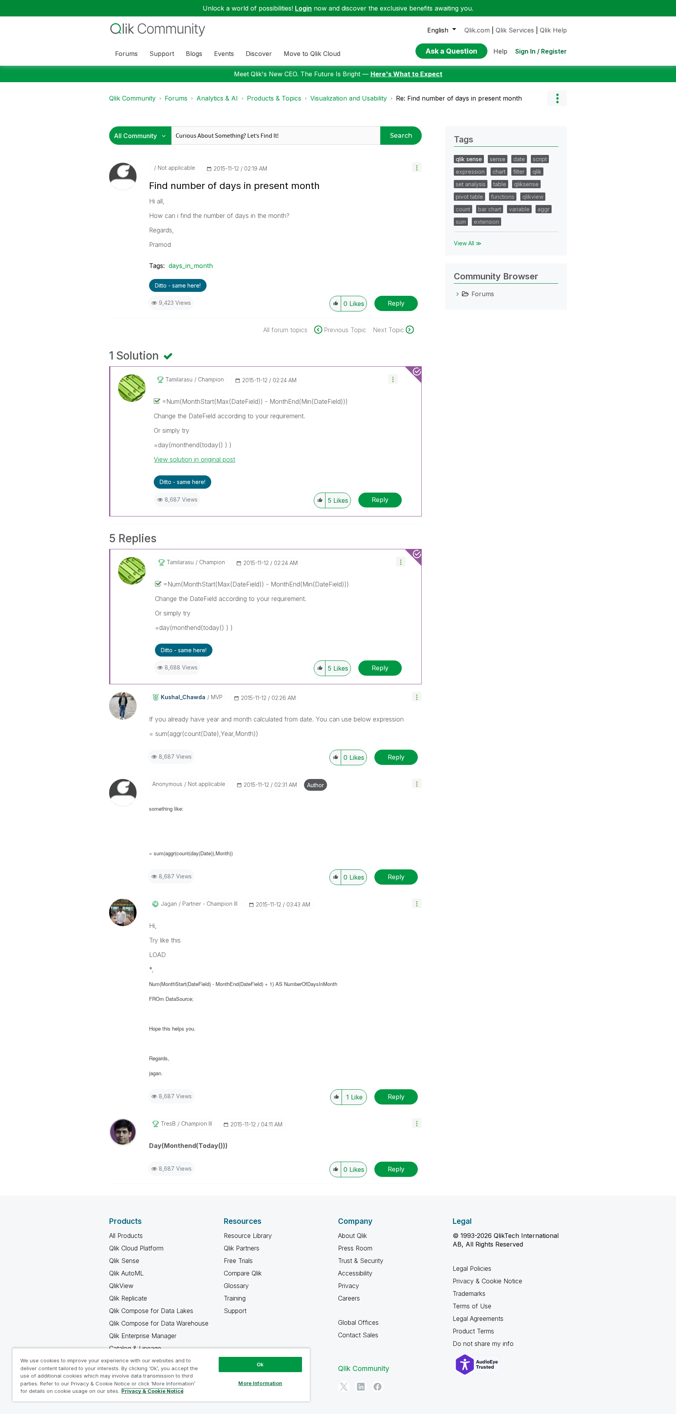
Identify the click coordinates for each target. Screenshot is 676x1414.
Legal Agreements (478, 1318)
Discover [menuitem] (259, 54)
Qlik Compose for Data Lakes (151, 1311)
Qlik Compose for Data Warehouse (159, 1323)
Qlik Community (132, 98)
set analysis (470, 184)
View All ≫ (468, 243)
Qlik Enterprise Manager (142, 1336)
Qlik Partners (241, 1248)
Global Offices (358, 1322)
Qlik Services (515, 30)
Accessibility (355, 1273)
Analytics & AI (217, 98)
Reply (396, 303)
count (463, 209)
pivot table (469, 196)
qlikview (532, 196)
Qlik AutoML (126, 1273)
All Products (126, 1235)
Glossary (236, 1286)
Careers (349, 1298)
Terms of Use (472, 1306)
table (499, 184)
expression (470, 171)
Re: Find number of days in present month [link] (459, 98)
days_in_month (191, 266)
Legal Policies (472, 1268)
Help (500, 51)
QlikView (121, 1286)
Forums (176, 98)
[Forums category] (458, 294)
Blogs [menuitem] (194, 54)
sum (461, 221)
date (519, 159)
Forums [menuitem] (126, 54)
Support (235, 1311)
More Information (260, 1383)
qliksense (526, 184)
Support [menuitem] (161, 54)
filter (519, 171)
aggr (544, 209)
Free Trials (238, 1261)
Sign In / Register (541, 51)
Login (303, 8)
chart (499, 171)
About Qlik (352, 1235)
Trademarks (469, 1293)
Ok (260, 1364)
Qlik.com (477, 30)
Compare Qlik (243, 1273)
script (540, 159)
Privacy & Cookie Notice (487, 1281)
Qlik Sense (124, 1261)
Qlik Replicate (128, 1298)
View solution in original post (194, 459)
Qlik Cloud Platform (136, 1248)
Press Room (355, 1248)
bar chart (489, 209)
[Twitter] (344, 1386)
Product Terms (473, 1331)
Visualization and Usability (348, 98)
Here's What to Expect (406, 74)
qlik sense (469, 159)
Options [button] (557, 98)
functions (502, 196)
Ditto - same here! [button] (178, 285)
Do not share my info (484, 1343)
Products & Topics (274, 98)
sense (497, 159)
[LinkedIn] (361, 1386)
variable (519, 209)
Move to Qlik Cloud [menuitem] (312, 54)
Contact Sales (358, 1335)
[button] (417, 167)
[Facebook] (377, 1386)
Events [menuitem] (224, 54)
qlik (536, 171)
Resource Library (248, 1235)
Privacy (348, 1286)
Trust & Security (360, 1261)
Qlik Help (553, 30)
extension (486, 221)
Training (235, 1298)
